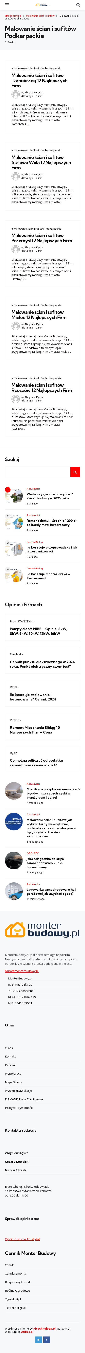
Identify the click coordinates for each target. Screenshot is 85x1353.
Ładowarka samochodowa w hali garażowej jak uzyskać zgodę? (51, 891)
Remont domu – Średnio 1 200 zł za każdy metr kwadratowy (51, 523)
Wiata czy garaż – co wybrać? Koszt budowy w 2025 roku (50, 496)
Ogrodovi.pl (13, 1299)
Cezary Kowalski (17, 1161)
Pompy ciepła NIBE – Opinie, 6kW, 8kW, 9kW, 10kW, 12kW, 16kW (38, 631)
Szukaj (12, 459)
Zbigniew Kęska (34, 92)
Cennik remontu (15, 1273)
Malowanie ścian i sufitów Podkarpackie (37, 68)
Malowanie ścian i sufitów (40, 15)
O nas (9, 1048)
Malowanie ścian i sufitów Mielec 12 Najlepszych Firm (38, 314)
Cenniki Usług (35, 541)
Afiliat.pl (27, 1332)
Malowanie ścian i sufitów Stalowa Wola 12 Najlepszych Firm (41, 162)
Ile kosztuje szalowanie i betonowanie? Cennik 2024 (33, 696)
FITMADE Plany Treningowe (24, 1099)
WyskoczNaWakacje (18, 1091)
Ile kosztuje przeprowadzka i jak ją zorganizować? (52, 549)
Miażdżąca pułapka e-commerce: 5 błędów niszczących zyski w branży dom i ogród (53, 793)
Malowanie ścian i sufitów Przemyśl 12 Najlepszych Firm (41, 237)
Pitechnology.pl (44, 1328)
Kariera (10, 1065)
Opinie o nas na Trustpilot (22, 1239)
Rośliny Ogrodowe (17, 1290)
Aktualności (33, 488)
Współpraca (13, 1073)
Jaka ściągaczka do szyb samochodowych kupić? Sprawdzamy (45, 863)
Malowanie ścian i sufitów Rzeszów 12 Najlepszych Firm (41, 387)
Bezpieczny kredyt (17, 1282)
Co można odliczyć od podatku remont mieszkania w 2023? (36, 762)
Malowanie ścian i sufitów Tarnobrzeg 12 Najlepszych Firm (39, 80)
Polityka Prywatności (19, 1108)
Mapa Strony (13, 1082)
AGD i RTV (33, 853)
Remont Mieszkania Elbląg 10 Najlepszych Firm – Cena (35, 729)
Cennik (9, 1265)
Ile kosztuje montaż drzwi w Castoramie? (48, 576)
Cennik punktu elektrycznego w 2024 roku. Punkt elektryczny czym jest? (42, 664)
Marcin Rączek (15, 1170)
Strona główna (13, 15)
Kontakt (10, 1056)
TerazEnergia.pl (15, 1308)
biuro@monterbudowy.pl (22, 971)
